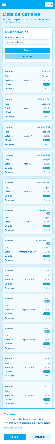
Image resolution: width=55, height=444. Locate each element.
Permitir (14, 437)
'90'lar (47, 386)
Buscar (27, 50)
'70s (46, 298)
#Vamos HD (44, 210)
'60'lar (47, 270)
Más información (13, 427)
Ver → (47, 88)
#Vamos (46, 71)
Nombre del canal (15, 37)
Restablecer (27, 57)
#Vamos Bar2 (43, 127)
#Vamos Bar (44, 99)
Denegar (40, 437)
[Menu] (4, 4)
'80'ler (47, 358)
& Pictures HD (43, 240)
